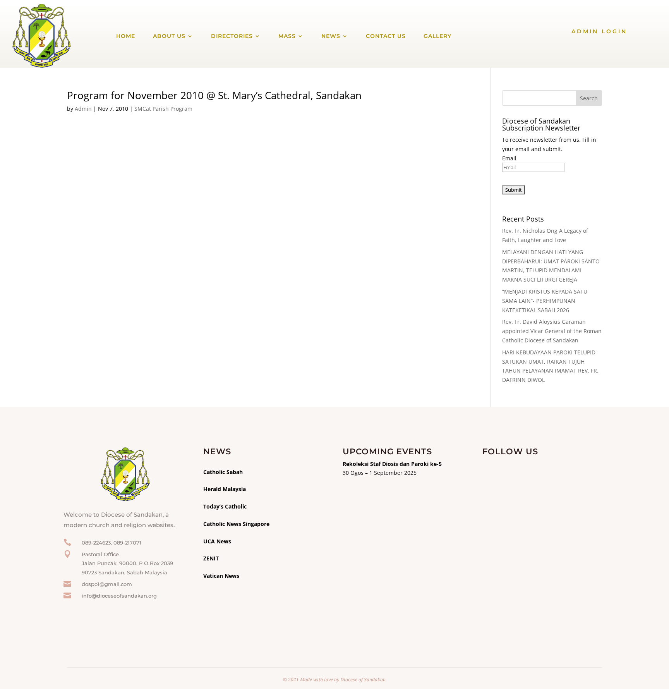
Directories (232, 36)
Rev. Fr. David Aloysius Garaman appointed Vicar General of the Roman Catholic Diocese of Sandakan (552, 331)
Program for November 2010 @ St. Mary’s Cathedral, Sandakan (214, 95)
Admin (83, 108)
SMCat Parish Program (163, 108)
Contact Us (386, 36)
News (330, 36)
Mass (287, 36)
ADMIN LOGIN (599, 31)
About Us (169, 36)
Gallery (437, 36)
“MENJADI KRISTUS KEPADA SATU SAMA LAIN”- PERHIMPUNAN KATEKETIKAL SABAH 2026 (544, 301)
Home (125, 36)
